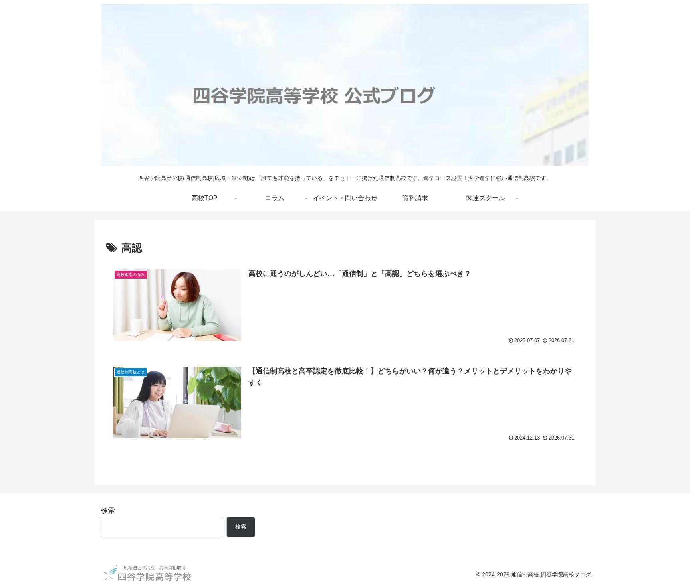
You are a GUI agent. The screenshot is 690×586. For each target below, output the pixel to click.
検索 (108, 511)
